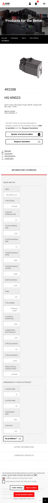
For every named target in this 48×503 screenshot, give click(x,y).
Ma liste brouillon (36, 3)
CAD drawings (9, 156)
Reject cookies (31, 487)
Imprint (16, 499)
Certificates (9, 159)
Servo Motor (34, 38)
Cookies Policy (30, 499)
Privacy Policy (22, 499)
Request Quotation (22, 142)
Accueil (4, 38)
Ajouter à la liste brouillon (22, 134)
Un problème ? (11, 439)
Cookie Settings (17, 487)
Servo (24, 38)
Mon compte (30, 3)
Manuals (7, 151)
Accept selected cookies (24, 494)
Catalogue (14, 38)
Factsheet (8, 153)
